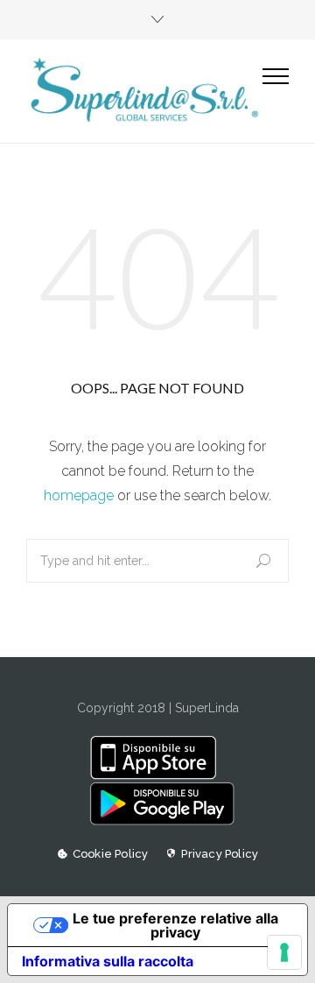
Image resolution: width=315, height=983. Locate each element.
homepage (79, 495)
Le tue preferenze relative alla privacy (175, 925)
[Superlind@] (144, 90)
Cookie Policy (111, 853)
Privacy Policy (219, 853)
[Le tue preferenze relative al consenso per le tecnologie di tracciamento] (284, 952)
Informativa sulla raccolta (107, 961)
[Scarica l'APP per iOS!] (157, 775)
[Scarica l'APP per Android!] (157, 821)
